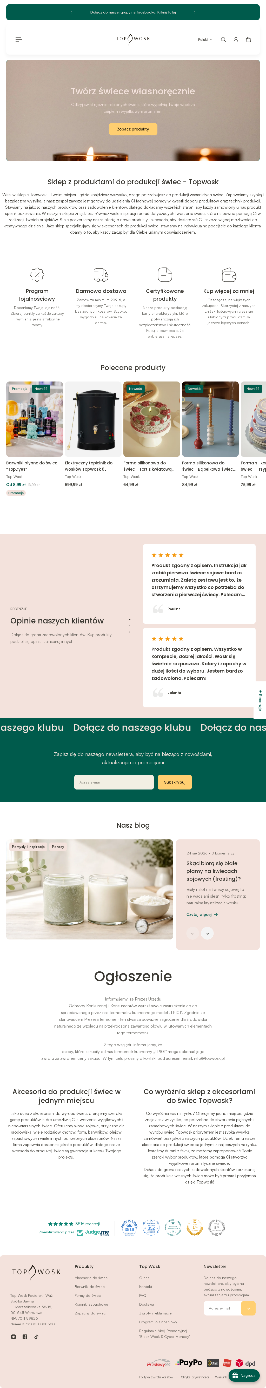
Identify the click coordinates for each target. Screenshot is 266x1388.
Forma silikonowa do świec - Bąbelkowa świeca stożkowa (209, 467)
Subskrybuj (174, 782)
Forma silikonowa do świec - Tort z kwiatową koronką (147, 467)
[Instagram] (13, 1337)
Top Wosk (14, 476)
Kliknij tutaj (166, 12)
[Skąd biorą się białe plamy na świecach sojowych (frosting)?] (88, 889)
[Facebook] (25, 1337)
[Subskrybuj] (248, 1308)
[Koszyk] (248, 39)
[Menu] (17, 39)
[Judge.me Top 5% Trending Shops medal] (216, 1227)
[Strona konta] (236, 39)
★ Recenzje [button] (260, 700)
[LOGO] (133, 39)
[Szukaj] (223, 39)
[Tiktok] (36, 1337)
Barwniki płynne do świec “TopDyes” (31, 466)
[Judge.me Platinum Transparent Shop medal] (173, 1227)
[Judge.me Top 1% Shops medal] (195, 1227)
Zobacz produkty (133, 129)
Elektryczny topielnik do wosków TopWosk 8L (88, 466)
